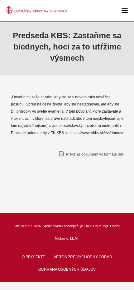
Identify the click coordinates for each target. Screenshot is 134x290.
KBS (17, 226)
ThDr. (88, 226)
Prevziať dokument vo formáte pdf (94, 154)
